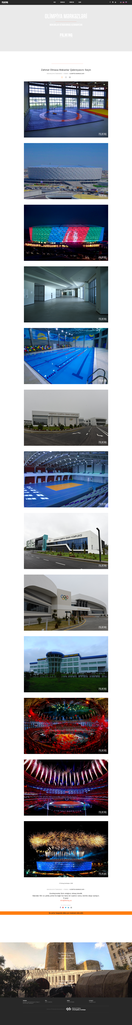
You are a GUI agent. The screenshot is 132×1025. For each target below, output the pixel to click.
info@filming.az (66, 900)
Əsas (55, 2)
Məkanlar (62, 2)
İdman (66, 73)
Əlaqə (80, 2)
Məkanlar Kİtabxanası (54, 73)
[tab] (62, 77)
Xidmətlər (71, 2)
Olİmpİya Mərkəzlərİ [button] (77, 73)
